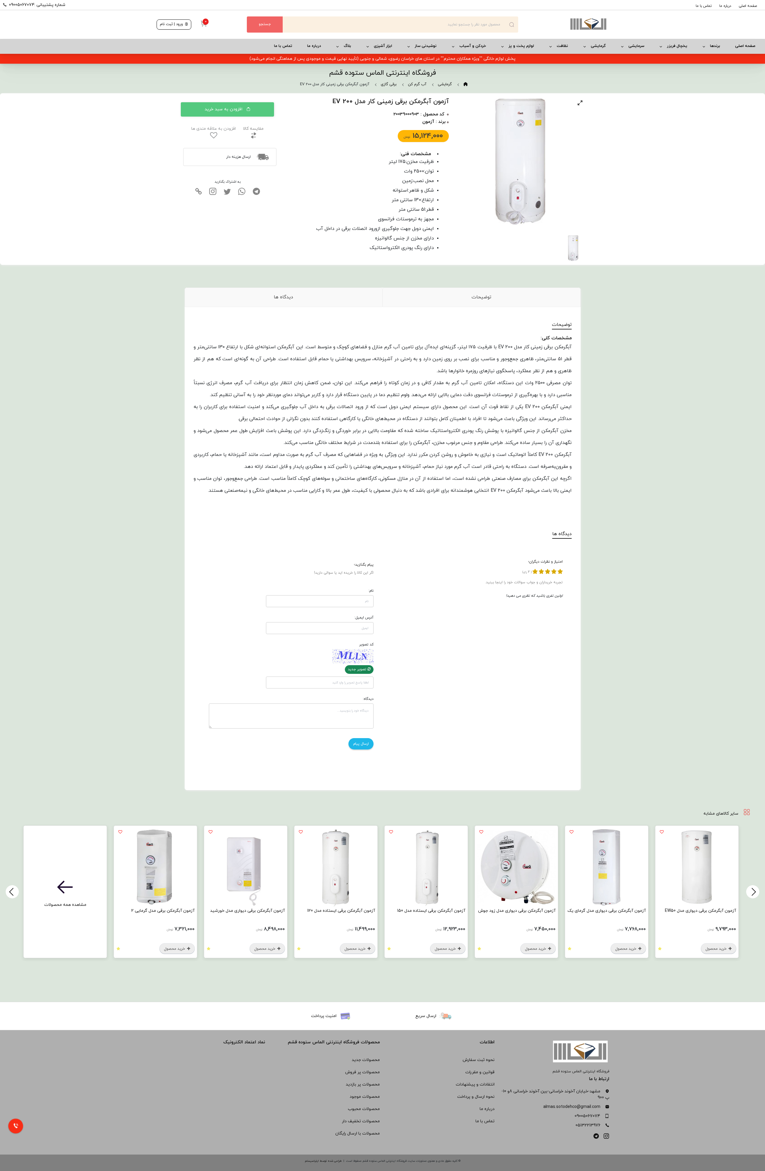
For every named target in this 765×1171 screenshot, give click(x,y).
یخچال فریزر (677, 46)
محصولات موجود (365, 1097)
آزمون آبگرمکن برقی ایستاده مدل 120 (341, 911)
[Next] (12, 891)
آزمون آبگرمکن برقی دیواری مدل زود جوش (517, 911)
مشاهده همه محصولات (65, 905)
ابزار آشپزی (383, 46)
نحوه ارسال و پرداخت (476, 1097)
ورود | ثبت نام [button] (172, 24)
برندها (715, 46)
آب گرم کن (417, 84)
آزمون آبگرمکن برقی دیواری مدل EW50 (700, 911)
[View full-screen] (580, 102)
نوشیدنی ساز (426, 46)
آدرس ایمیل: (364, 617)
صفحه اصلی (748, 6)
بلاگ (347, 46)
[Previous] (752, 891)
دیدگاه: (368, 699)
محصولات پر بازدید (363, 1084)
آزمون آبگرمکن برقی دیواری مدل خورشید (247, 911)
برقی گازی (389, 84)
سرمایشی (636, 46)
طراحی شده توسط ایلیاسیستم (323, 1161)
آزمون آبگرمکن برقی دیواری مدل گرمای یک (606, 911)
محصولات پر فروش (362, 1072)
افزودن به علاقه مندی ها (213, 129)
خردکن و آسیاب (472, 46)
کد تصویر (366, 644)
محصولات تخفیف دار (361, 1121)
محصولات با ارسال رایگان (357, 1133)
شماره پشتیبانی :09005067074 (37, 5)
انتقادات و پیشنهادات (475, 1084)
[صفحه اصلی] (563, 24)
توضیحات (481, 297)
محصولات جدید (366, 1060)
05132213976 (588, 1125)
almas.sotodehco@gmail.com (571, 1107)
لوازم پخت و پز (521, 46)
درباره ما (725, 6)
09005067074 (587, 1116)
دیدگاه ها (283, 297)
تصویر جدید (358, 669)
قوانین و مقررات (480, 1072)
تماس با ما (704, 6)
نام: (371, 590)
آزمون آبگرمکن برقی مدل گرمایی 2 (163, 911)
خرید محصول (717, 949)
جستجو (265, 24)
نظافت (562, 46)
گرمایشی (598, 46)
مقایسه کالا (253, 129)
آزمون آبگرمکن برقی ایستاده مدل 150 (431, 911)
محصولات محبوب (364, 1109)
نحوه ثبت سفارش (479, 1060)
